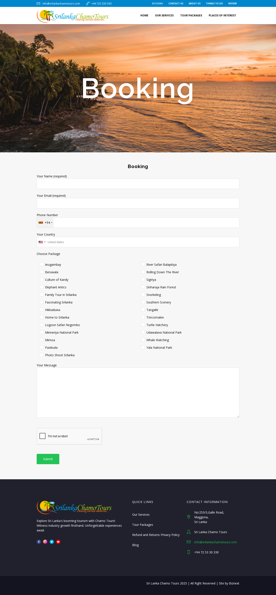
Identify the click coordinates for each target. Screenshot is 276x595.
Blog (135, 545)
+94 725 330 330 (101, 3)
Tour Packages (142, 525)
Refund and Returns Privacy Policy (156, 535)
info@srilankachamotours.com (61, 3)
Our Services (141, 514)
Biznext (234, 583)
